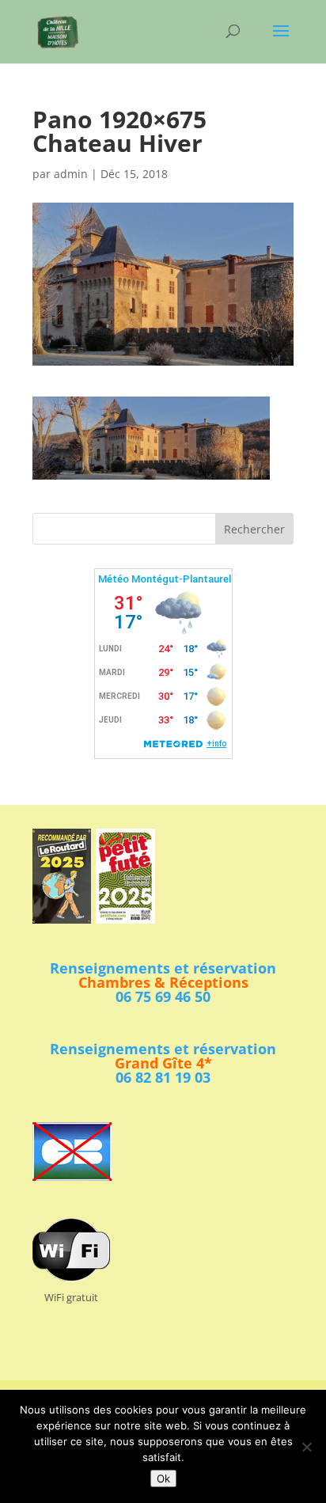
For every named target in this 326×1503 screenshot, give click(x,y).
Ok (163, 1478)
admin (71, 173)
